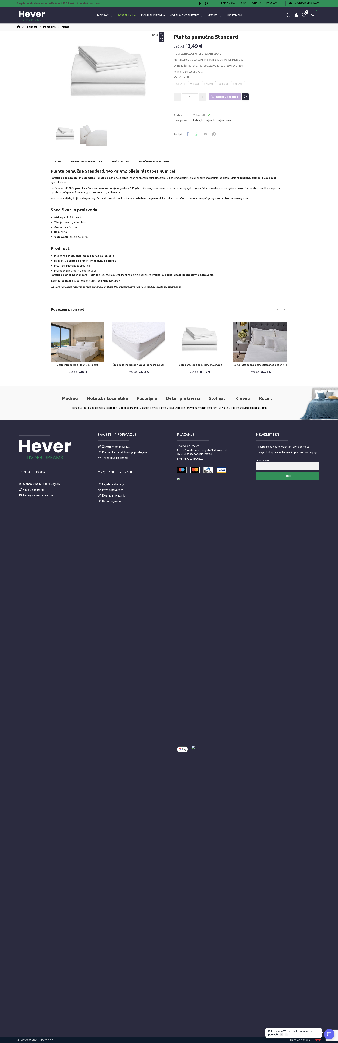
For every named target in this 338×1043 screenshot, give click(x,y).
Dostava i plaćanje (114, 495)
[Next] (284, 309)
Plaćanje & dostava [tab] (154, 161)
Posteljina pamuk (222, 121)
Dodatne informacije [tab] (87, 161)
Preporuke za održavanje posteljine (124, 452)
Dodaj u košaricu (227, 97)
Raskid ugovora (111, 501)
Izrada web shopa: (300, 1040)
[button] (199, 3)
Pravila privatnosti (113, 490)
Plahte (196, 121)
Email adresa (262, 460)
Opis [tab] (58, 161)
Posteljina (206, 121)
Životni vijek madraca (116, 446)
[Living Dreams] (32, 16)
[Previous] (278, 309)
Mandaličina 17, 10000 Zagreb (41, 484)
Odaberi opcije (79, 359)
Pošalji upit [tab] (121, 161)
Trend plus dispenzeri (115, 458)
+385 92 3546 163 (33, 490)
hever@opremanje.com (166, 287)
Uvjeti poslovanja (113, 484)
